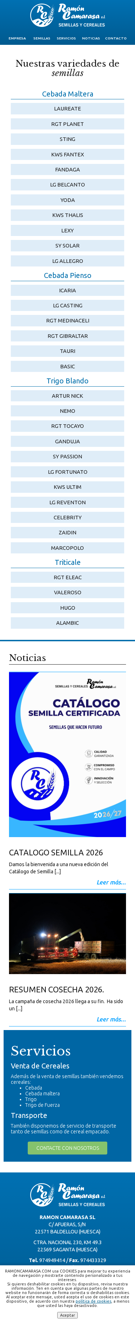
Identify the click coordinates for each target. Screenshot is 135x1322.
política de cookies (93, 1301)
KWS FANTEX (67, 154)
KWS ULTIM (67, 487)
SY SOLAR (67, 245)
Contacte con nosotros (67, 1148)
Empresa (17, 38)
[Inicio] (67, 15)
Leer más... (111, 882)
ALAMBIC (67, 623)
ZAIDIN (67, 532)
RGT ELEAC (68, 577)
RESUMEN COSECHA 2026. (56, 989)
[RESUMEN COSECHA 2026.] (67, 935)
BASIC (67, 366)
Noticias (91, 38)
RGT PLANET (67, 124)
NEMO (67, 411)
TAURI (67, 351)
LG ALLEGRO (67, 261)
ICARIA (67, 290)
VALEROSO (67, 592)
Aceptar (67, 1315)
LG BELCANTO (67, 184)
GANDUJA (67, 441)
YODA (67, 200)
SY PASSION (67, 456)
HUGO (67, 608)
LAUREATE (67, 108)
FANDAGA (67, 169)
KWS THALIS (67, 215)
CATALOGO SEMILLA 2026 (56, 852)
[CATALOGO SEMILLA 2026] (67, 756)
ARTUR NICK (67, 396)
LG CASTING (67, 305)
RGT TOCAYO (67, 426)
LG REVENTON (67, 502)
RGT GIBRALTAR (68, 336)
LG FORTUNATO (67, 472)
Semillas (41, 38)
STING (67, 139)
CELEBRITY (68, 517)
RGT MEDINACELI (67, 320)
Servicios (66, 38)
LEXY (67, 230)
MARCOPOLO (67, 548)
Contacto (116, 38)
